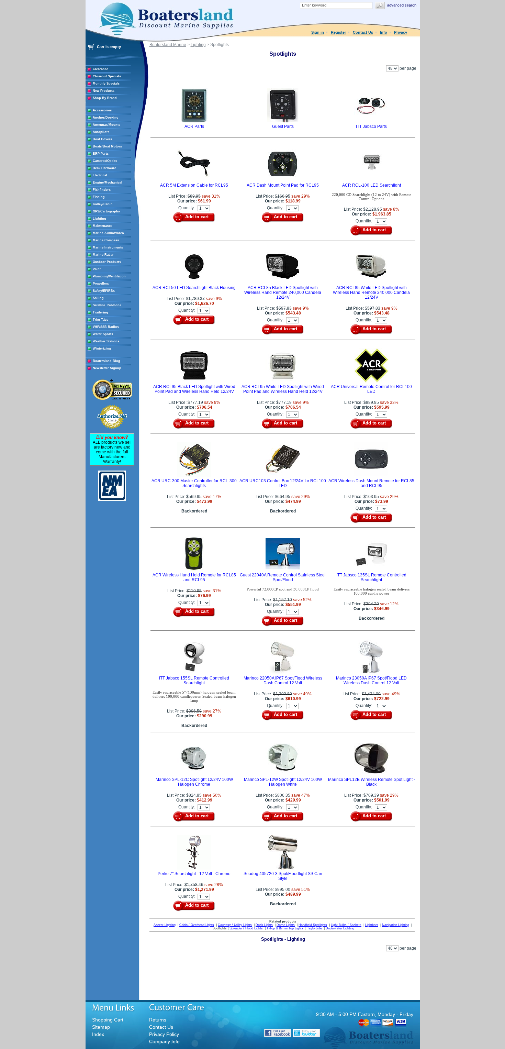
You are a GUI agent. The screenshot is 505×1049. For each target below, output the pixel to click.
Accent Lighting (165, 925)
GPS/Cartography (106, 211)
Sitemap (101, 1027)
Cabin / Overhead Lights (196, 925)
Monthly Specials (106, 83)
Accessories (102, 110)
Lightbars (371, 925)
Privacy (400, 32)
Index (98, 1034)
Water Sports (103, 334)
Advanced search (401, 5)
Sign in (317, 32)
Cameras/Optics (105, 161)
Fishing (99, 197)
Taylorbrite (314, 928)
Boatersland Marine (167, 44)
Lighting (99, 218)
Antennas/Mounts (106, 124)
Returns (157, 1020)
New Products (103, 90)
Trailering (100, 312)
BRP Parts (101, 153)
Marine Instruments (108, 247)
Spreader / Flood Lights (246, 928)
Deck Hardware (104, 168)
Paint (97, 269)
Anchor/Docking (106, 117)
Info (383, 32)
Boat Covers (102, 139)
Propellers (101, 283)
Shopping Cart (107, 1020)
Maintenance (102, 226)
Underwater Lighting (340, 928)
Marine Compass (106, 240)
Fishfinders (102, 189)
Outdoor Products (107, 262)
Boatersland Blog (106, 361)
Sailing (98, 298)
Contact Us (363, 32)
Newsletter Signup (107, 368)
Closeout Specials (107, 76)
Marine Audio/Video (108, 233)
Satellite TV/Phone (107, 305)
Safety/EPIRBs (104, 290)
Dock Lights (264, 925)
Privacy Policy (164, 1034)
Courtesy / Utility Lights (235, 925)
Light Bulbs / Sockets (346, 925)
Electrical (100, 175)
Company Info (164, 1041)
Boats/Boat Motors (107, 146)
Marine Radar (103, 254)
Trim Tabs (100, 319)
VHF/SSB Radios (106, 327)
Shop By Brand (105, 98)
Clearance (100, 69)
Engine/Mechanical (107, 182)
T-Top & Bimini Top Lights (285, 928)
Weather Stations (106, 341)
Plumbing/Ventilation (109, 276)
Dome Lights (286, 925)
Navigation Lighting (395, 925)
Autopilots (101, 132)
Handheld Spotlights (313, 925)
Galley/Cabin (103, 204)
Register (338, 32)
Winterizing (102, 348)
